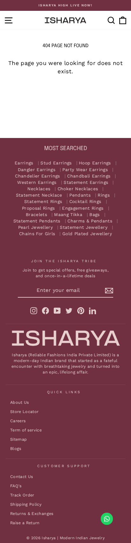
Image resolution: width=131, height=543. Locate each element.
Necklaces (38, 188)
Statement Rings (43, 201)
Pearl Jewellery (35, 227)
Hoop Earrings (95, 163)
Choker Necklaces (78, 188)
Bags (94, 214)
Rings (104, 195)
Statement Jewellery (83, 227)
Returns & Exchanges (32, 513)
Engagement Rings (83, 208)
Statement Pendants (36, 221)
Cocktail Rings (85, 201)
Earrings (24, 163)
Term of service (26, 430)
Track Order (22, 495)
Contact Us (21, 476)
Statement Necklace (39, 195)
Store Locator (24, 411)
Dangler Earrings (37, 169)
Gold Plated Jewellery (87, 233)
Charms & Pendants (89, 221)
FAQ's (16, 485)
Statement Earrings (86, 182)
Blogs (16, 448)
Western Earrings (37, 182)
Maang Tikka (68, 214)
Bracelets (36, 214)
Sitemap (18, 439)
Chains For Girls (37, 233)
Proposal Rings (38, 208)
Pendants (80, 195)
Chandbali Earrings (88, 176)
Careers (18, 420)
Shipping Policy (26, 504)
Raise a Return (25, 522)
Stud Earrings (56, 163)
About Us (19, 402)
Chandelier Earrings (37, 176)
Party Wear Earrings (85, 169)
